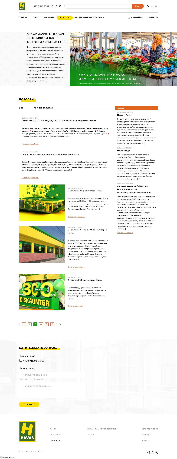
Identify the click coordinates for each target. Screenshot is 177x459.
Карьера (146, 434)
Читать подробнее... (30, 144)
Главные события (43, 108)
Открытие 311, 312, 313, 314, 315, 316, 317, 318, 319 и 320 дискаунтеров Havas (59, 120)
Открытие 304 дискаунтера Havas (85, 190)
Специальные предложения (101, 429)
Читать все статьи (125, 232)
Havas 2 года (123, 150)
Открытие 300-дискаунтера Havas (85, 280)
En (156, 6)
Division (41, 452)
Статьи (90, 434)
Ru (148, 6)
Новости (64, 17)
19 (52, 324)
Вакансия (153, 17)
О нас (35, 17)
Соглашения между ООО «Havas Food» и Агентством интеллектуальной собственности (134, 189)
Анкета (146, 440)
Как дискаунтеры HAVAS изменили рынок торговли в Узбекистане (45, 38)
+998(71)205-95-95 (41, 6)
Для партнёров (135, 17)
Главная (23, 17)
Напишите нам (26, 368)
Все (21, 108)
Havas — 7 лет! (124, 115)
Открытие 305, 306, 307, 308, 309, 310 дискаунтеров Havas (51, 154)
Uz (152, 6)
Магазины (49, 17)
